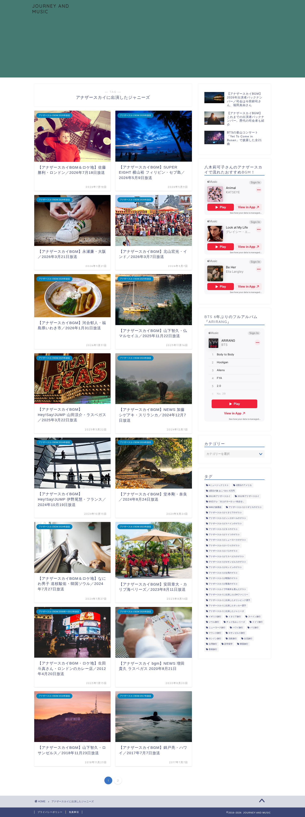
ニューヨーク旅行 (217, 627)
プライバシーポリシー (50, 812)
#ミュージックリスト (219, 485)
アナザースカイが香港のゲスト (223, 584)
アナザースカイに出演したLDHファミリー (228, 595)
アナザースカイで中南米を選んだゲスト (227, 589)
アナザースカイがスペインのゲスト (225, 524)
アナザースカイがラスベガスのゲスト (226, 556)
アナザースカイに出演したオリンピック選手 (229, 600)
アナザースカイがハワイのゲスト (224, 545)
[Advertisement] (152, 48)
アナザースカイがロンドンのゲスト (225, 567)
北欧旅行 (232, 638)
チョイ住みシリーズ (235, 622)
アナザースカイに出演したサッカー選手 (227, 606)
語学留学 (228, 644)
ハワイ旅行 (238, 627)
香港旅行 (213, 649)
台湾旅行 (213, 644)
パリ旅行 (254, 627)
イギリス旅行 (215, 616)
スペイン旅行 (254, 616)
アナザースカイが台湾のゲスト (223, 573)
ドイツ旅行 (257, 622)
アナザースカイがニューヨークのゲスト (227, 540)
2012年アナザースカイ (248, 496)
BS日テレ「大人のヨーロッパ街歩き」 (227, 502)
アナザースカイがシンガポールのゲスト (227, 518)
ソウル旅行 (214, 622)
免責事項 (74, 812)
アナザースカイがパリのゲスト (223, 551)
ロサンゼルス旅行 (236, 633)
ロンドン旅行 (215, 638)
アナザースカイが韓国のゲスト (223, 578)
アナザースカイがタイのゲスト (223, 529)
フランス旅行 (215, 633)
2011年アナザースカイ (219, 496)
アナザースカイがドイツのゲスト (224, 534)
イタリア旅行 (234, 616)
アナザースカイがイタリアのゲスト (225, 513)
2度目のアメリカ (244, 485)
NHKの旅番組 (215, 507)
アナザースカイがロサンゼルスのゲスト (227, 562)
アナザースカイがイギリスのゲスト (245, 507)
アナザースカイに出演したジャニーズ (226, 611)
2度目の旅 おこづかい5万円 (222, 491)
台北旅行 (248, 638)
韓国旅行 (244, 644)
